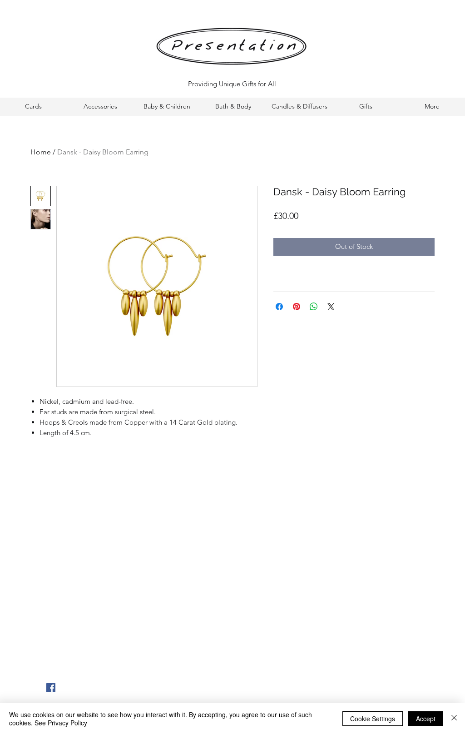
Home (40, 152)
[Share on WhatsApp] (313, 306)
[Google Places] (50, 687)
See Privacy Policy (61, 722)
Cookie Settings (372, 718)
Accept (425, 718)
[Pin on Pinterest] (296, 306)
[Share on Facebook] (279, 306)
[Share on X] (331, 306)
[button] (33, 106)
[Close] (454, 718)
